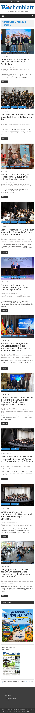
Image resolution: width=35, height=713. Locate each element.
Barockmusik (18, 355)
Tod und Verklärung (27, 241)
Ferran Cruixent (24, 524)
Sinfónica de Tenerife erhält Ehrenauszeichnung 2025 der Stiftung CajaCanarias (14, 287)
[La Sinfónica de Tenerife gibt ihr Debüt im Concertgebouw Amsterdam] (17, 41)
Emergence (18, 524)
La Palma (19, 296)
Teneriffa (8, 51)
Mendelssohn (27, 184)
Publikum (9, 357)
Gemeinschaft (15, 581)
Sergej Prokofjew (17, 124)
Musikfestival (3, 357)
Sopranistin (23, 357)
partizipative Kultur (26, 581)
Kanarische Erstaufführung (13, 184)
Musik (21, 69)
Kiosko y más (5, 683)
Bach (14, 355)
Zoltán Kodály (18, 126)
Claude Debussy (5, 524)
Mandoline (30, 355)
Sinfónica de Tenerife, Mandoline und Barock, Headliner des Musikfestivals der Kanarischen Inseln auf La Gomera (16, 347)
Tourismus (14, 51)
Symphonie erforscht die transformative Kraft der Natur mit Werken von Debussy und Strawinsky (17, 515)
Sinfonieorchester (4, 126)
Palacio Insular (26, 69)
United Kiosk (27, 681)
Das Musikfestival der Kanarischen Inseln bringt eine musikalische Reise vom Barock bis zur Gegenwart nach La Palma (17, 401)
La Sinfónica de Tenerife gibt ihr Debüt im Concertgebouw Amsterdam (15, 61)
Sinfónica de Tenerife (5, 70)
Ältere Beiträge (7, 602)
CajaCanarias (9, 295)
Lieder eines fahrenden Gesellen (20, 466)
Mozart (19, 239)
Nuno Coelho (6, 468)
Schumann (16, 468)
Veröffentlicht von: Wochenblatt (9, 67)
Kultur (2, 51)
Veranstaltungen (21, 51)
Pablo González (12, 525)
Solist (11, 70)
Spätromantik (20, 241)
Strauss (30, 468)
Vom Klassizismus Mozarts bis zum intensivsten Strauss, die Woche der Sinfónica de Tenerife (17, 232)
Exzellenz (4, 69)
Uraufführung (11, 126)
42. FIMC (4, 355)
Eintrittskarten (24, 355)
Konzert (18, 69)
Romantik (14, 185)
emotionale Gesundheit (7, 581)
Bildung (4, 295)
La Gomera (8, 335)
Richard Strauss (27, 239)
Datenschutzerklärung (10, 698)
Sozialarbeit (12, 583)
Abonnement (9, 355)
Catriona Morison (6, 466)
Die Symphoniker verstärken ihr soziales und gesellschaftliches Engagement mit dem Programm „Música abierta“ (16, 573)
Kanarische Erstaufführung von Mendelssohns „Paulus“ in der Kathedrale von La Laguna (15, 176)
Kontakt (7, 701)
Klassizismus (14, 239)
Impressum (8, 695)
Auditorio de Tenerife (6, 124)
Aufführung (4, 184)
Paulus (10, 185)
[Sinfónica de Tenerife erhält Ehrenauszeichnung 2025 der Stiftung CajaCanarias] (17, 268)
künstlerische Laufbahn (11, 296)
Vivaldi (27, 357)
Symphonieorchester (5, 298)
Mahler (28, 466)
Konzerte (27, 409)
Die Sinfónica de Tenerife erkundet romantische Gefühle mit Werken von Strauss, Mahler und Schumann (17, 458)
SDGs (31, 581)
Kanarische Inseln (5, 166)
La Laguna (22, 184)
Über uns (7, 693)
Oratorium (6, 185)
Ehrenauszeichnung (16, 295)
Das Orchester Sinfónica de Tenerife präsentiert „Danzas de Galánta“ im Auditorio (17, 117)
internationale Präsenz (11, 69)
